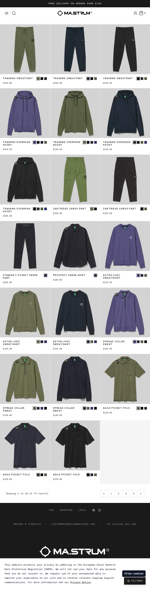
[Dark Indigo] (45, 275)
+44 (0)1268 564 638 (121, 524)
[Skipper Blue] (34, 142)
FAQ (51, 510)
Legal (82, 510)
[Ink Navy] (45, 78)
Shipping (66, 510)
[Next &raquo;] (140, 493)
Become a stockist (27, 524)
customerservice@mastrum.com (73, 524)
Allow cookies (133, 573)
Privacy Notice (80, 582)
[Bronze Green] (38, 78)
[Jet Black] (41, 78)
